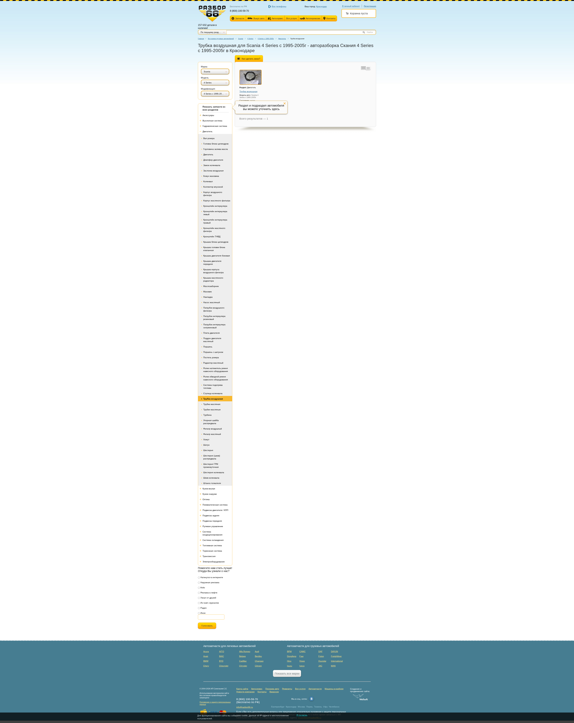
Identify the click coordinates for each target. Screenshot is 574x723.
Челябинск (334, 706)
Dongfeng (291, 656)
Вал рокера (209, 138)
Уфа (325, 706)
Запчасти (239, 18)
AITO (221, 651)
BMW (205, 661)
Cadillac (243, 661)
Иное (203, 613)
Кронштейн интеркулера (215, 206)
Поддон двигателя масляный (212, 339)
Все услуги (291, 18)
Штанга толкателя (212, 483)
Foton (321, 656)
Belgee (242, 656)
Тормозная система (212, 551)
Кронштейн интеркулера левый (215, 213)
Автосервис (277, 18)
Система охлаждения (213, 540)
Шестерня (208, 450)
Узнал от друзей (208, 598)
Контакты (330, 18)
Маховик (207, 291)
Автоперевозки (313, 18)
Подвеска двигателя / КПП (215, 510)
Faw (301, 656)
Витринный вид (363, 68)
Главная (201, 39)
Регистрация (370, 6)
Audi (257, 651)
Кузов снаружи (210, 494)
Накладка (208, 297)
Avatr (205, 656)
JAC (320, 666)
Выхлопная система (212, 120)
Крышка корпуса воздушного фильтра (213, 271)
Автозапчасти (315, 689)
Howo (302, 661)
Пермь (309, 706)
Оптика (206, 499)
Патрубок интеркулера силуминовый (214, 326)
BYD (221, 661)
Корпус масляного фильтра (216, 200)
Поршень (207, 346)
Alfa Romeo (244, 651)
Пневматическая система (215, 505)
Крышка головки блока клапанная (214, 248)
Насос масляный (211, 302)
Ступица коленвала (212, 393)
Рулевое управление (213, 526)
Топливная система (212, 545)
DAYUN (334, 651)
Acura (206, 651)
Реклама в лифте (208, 592)
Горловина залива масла (215, 149)
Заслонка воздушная (213, 170)
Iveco (301, 666)
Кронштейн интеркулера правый (215, 221)
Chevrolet (223, 666)
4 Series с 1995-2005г (266, 39)
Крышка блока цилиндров (215, 242)
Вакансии (274, 692)
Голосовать (207, 626)
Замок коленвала (211, 165)
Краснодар (291, 706)
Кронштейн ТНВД (211, 236)
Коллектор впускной (213, 187)
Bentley (258, 656)
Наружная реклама (209, 582)
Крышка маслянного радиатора (213, 279)
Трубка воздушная (213, 399)
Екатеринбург (277, 706)
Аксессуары (208, 115)
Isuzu (289, 666)
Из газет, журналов (209, 603)
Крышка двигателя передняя (212, 262)
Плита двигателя (211, 333)
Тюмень (318, 706)
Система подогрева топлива (213, 386)
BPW (289, 651)
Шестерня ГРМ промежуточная (211, 465)
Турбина (207, 415)
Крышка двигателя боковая (216, 255)
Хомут (206, 439)
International (337, 661)
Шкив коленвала (211, 478)
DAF (320, 651)
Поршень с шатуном (213, 352)
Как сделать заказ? (251, 58)
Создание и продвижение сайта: (360, 690)
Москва (301, 706)
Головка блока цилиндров (215, 144)
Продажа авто (272, 689)
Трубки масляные (212, 409)
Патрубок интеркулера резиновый (214, 317)
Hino (289, 661)
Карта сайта (242, 689)
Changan (259, 661)
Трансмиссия (209, 556)
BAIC (221, 656)
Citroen (258, 666)
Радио (203, 608)
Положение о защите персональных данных (215, 703)
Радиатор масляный (213, 363)
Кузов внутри (209, 488)
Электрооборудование (214, 561)
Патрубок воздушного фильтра (213, 309)
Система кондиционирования (212, 533)
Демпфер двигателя (213, 160)
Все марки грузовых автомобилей (221, 39)
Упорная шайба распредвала (211, 422)
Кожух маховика (211, 176)
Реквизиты (287, 689)
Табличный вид (368, 68)
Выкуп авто (259, 18)
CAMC (302, 651)
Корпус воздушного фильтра (212, 193)
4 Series (250, 39)
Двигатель (282, 39)
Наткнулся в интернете (211, 577)
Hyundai (322, 661)
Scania (240, 39)
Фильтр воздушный (212, 429)
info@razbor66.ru (244, 707)
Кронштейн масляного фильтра (214, 229)
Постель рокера (211, 357)
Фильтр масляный (212, 434)
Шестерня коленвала (213, 472)
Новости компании (245, 692)
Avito (202, 587)
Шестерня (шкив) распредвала (211, 457)
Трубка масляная (211, 404)
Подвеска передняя (212, 521)
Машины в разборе (334, 689)
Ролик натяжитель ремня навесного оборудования (215, 369)
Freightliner (336, 656)
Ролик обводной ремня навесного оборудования (215, 378)
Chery (206, 666)
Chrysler (243, 666)
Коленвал (208, 181)
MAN (333, 666)
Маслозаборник (211, 286)
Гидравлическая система (215, 126)
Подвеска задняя (211, 515)
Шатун (206, 445)
